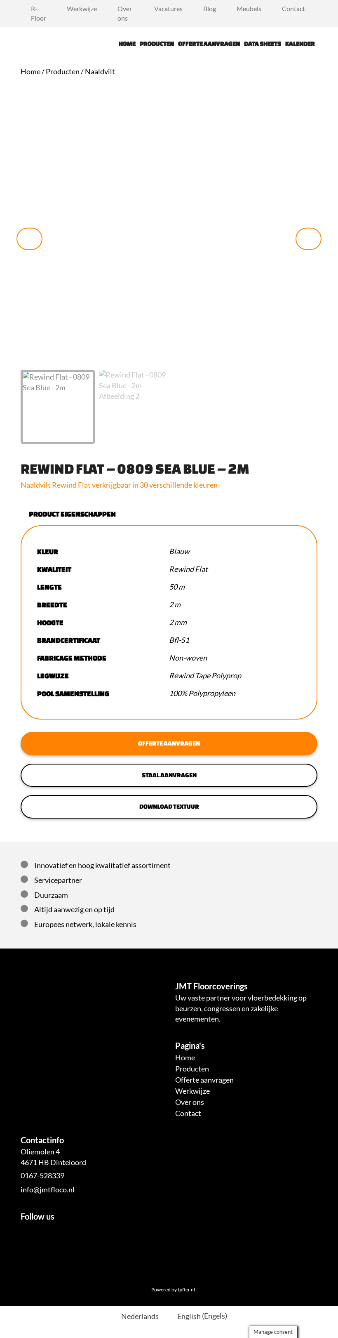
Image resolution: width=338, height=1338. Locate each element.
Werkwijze (82, 8)
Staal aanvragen (169, 775)
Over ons (124, 13)
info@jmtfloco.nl (48, 1189)
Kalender (300, 43)
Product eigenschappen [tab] (72, 514)
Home (127, 43)
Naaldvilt (100, 71)
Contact (293, 8)
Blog (209, 8)
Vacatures (168, 8)
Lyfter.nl (186, 1289)
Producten (157, 43)
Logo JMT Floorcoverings (41, 43)
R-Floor (38, 13)
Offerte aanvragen (209, 43)
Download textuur (169, 806)
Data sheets (262, 43)
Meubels (249, 8)
